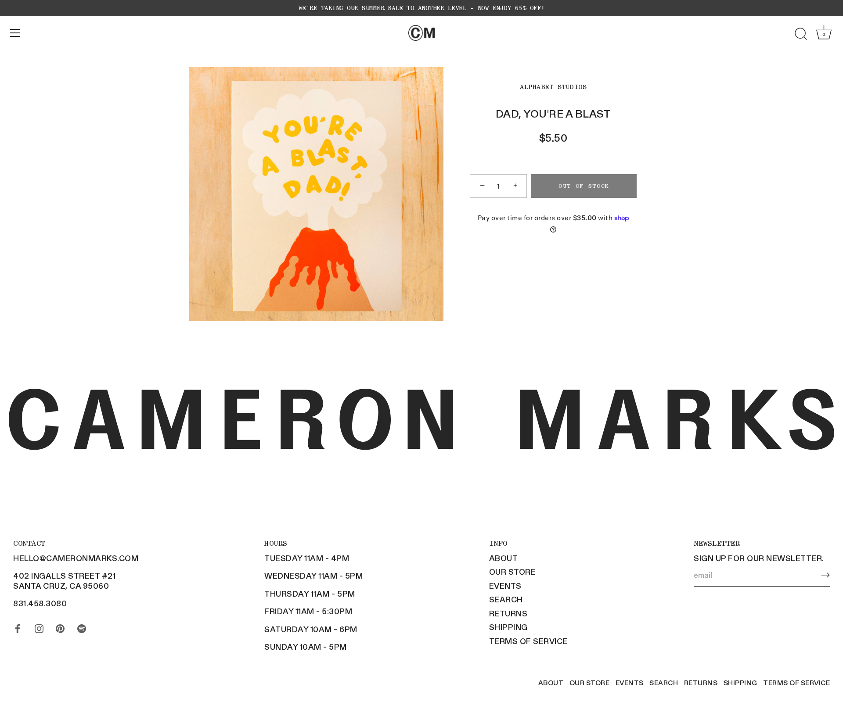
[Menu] (15, 33)
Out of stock (583, 186)
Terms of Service (528, 641)
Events (505, 585)
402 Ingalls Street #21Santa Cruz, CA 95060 (64, 580)
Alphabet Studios (553, 87)
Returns (508, 613)
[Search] (801, 34)
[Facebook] (17, 626)
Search (506, 599)
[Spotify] (81, 626)
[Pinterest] (60, 626)
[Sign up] (825, 575)
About (503, 558)
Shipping (508, 627)
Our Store (512, 571)
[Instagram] (39, 626)
